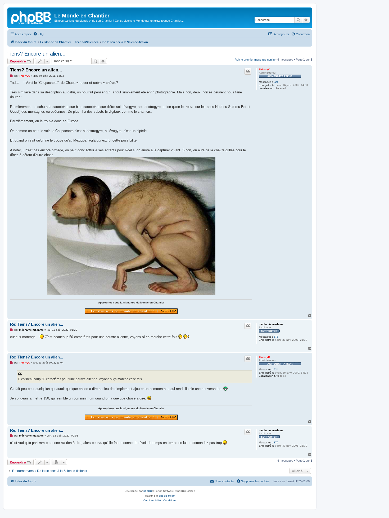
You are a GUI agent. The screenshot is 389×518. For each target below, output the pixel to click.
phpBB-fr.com (167, 495)
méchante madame (271, 324)
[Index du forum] (31, 17)
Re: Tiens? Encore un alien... (36, 324)
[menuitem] (38, 34)
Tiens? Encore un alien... (36, 54)
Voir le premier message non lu (255, 59)
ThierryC (264, 69)
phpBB (147, 490)
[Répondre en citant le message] (248, 71)
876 (276, 336)
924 (276, 81)
